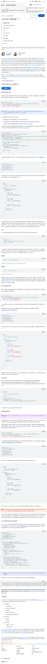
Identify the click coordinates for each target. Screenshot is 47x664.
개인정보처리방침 (7, 658)
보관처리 (18, 651)
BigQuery (17, 60)
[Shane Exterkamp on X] (18, 55)
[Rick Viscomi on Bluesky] (8, 55)
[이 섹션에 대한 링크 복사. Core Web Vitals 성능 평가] (18, 521)
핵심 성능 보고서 (12, 61)
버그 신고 (3, 648)
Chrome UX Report (11, 5)
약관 (2, 658)
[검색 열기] (30, 1)
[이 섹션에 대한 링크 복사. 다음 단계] (8, 596)
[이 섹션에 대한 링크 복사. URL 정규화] (8, 378)
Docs (2, 5)
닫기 (34, 15)
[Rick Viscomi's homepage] (10, 55)
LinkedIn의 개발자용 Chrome (37, 651)
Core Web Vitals (17, 75)
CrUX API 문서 (5, 112)
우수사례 (18, 650)
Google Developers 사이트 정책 (28, 638)
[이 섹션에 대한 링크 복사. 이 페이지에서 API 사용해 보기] (20, 84)
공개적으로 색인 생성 (10, 280)
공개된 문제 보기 (4, 650)
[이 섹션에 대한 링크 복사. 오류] (4, 230)
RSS (32, 653)
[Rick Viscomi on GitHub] (7, 55)
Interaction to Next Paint (20, 76)
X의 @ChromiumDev (35, 648)
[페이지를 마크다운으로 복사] (18, 19)
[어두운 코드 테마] (43, 101)
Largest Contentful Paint (6, 76)
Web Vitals (31, 591)
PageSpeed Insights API (30, 69)
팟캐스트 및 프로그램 (20, 653)
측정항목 (30, 175)
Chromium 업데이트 (20, 648)
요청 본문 (28, 123)
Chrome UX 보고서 (5, 58)
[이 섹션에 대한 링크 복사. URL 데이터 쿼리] (12, 286)
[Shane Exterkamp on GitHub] (20, 55)
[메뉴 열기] (2, 1)
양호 (8, 225)
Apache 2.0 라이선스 (4, 638)
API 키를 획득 (13, 629)
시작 (41, 15)
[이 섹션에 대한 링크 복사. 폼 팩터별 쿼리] (11, 411)
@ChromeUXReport (23, 632)
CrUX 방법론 (6, 282)
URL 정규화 (9, 407)
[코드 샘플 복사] (45, 101)
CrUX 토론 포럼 (10, 631)
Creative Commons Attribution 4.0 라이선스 (23, 637)
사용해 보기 (6, 88)
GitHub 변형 (24, 127)
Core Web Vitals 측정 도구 (40, 591)
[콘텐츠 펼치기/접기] (10, 23)
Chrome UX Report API (32, 65)
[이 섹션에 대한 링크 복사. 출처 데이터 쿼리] (12, 92)
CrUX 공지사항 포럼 (5, 632)
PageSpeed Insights (39, 60)
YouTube (33, 650)
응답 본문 (20, 226)
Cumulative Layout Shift (32, 76)
